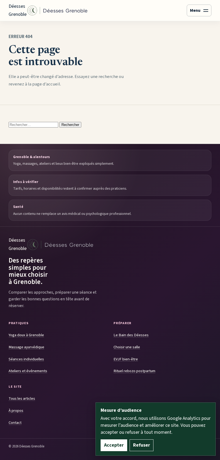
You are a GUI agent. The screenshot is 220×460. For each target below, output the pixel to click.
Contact (15, 422)
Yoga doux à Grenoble (26, 335)
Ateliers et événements (28, 371)
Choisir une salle (126, 347)
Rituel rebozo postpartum (134, 371)
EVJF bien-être (125, 359)
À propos (16, 410)
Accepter (114, 445)
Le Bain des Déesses (131, 335)
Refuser (141, 445)
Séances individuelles (26, 359)
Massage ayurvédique (26, 347)
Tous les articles (22, 398)
